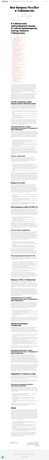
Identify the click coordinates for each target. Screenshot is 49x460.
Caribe (21, 1)
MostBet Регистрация (16, 70)
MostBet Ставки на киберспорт (17, 45)
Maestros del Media (25, 456)
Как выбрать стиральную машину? (18, 71)
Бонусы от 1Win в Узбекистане (17, 48)
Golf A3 (17, 1)
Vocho (11, 1)
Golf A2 (24, 1)
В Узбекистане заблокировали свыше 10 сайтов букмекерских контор (17, 75)
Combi (14, 1)
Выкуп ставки (15, 63)
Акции (14, 60)
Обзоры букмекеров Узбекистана (18, 53)
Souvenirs (31, 1)
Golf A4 (27, 1)
